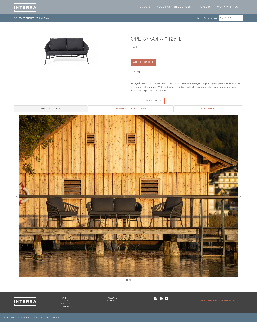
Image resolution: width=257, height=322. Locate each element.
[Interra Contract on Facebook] (156, 299)
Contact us (113, 301)
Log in (196, 18)
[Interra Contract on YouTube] (166, 299)
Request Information (148, 101)
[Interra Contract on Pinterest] (161, 299)
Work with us (228, 6)
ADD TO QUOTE (143, 62)
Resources (183, 6)
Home (63, 298)
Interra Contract (32, 317)
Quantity (135, 47)
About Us (164, 6)
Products (144, 6)
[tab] (51, 108)
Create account (211, 18)
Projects (204, 6)
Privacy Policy (51, 317)
